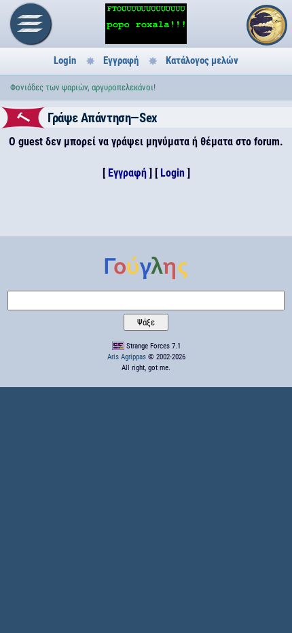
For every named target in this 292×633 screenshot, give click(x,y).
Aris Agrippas (126, 356)
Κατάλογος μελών (202, 60)
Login (65, 60)
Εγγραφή (121, 60)
